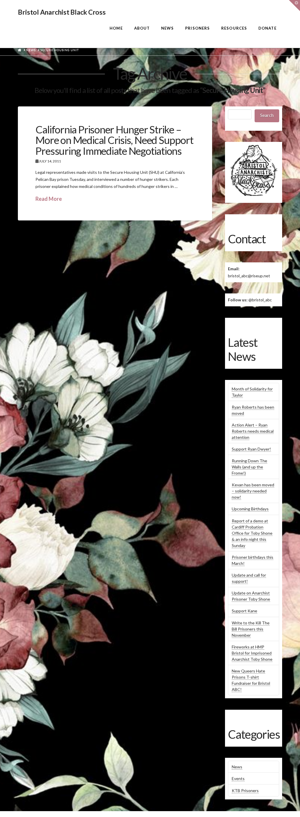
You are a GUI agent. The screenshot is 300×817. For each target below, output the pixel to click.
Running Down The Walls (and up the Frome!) (249, 466)
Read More (48, 199)
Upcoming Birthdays (250, 508)
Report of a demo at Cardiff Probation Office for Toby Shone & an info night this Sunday (252, 533)
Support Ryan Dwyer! (251, 448)
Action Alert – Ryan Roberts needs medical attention (253, 431)
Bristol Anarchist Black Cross (61, 12)
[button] (294, 5)
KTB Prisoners (245, 790)
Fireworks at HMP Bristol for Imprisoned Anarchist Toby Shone (252, 653)
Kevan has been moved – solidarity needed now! (253, 491)
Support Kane (244, 610)
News (237, 766)
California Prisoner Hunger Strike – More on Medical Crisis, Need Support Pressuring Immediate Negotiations (114, 140)
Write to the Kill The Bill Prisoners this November (251, 629)
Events (238, 778)
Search (267, 115)
